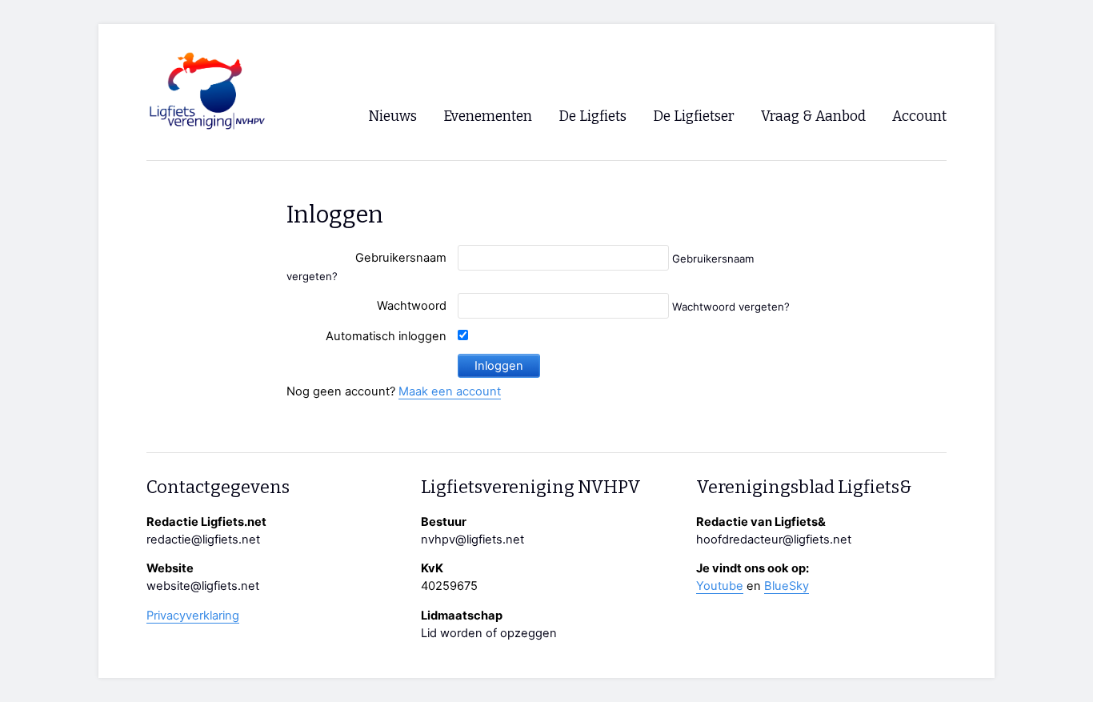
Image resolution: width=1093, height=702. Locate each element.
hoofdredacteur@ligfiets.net (773, 539)
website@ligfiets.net (202, 586)
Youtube (719, 586)
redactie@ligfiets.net (203, 539)
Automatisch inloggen (386, 336)
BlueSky (786, 586)
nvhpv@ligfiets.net (472, 539)
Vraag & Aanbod (813, 116)
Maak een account (449, 391)
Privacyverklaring (192, 615)
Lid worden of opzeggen (489, 633)
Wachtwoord (411, 306)
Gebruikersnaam (400, 258)
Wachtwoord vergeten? (731, 306)
